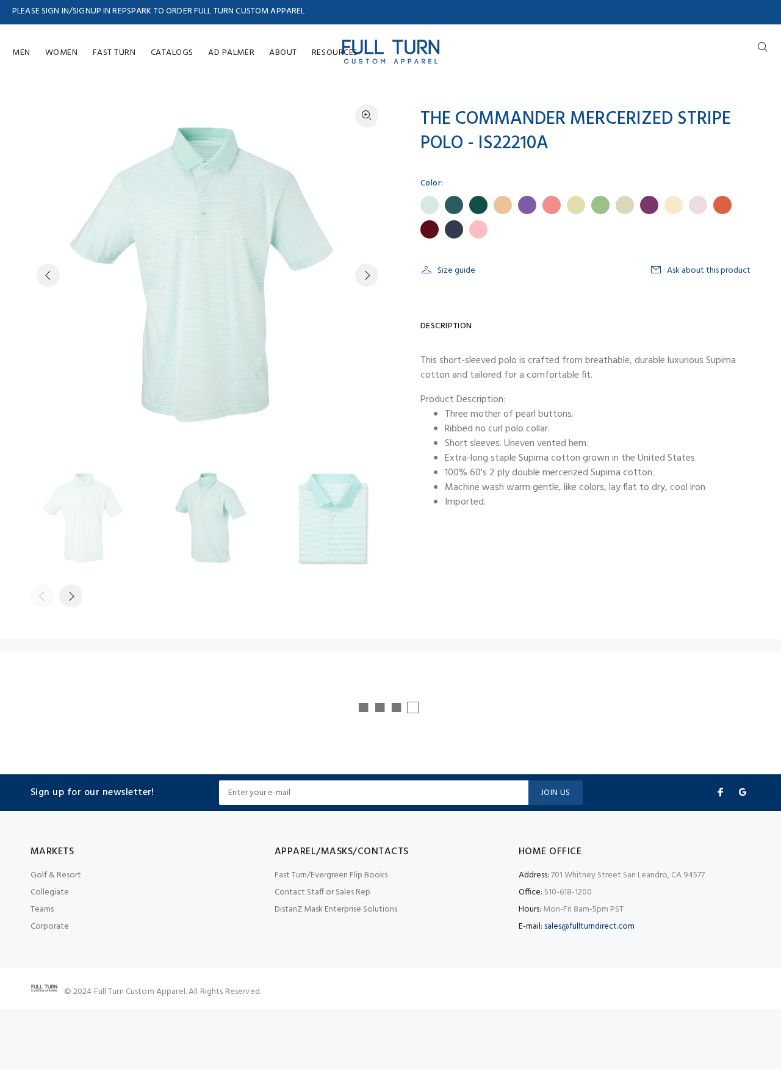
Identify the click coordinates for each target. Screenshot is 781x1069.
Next (366, 275)
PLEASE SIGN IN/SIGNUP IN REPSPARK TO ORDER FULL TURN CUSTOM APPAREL (158, 11)
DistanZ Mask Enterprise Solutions (336, 909)
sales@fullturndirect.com (589, 927)
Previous (48, 275)
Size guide (456, 271)
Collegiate (50, 892)
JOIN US (555, 793)
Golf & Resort (56, 875)
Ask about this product (708, 271)
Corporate (50, 927)
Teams (42, 909)
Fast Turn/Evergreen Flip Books (331, 875)
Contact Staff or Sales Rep (322, 892)
